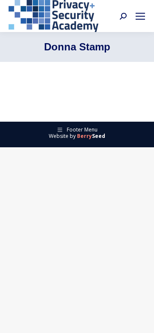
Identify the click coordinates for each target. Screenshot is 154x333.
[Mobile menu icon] (140, 16)
